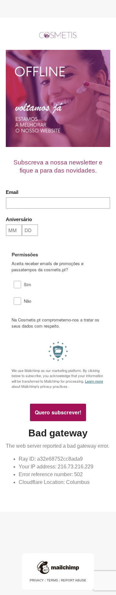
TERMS (52, 580)
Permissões (25, 255)
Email (12, 192)
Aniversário (19, 219)
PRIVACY (37, 580)
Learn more (94, 381)
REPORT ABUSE (73, 580)
